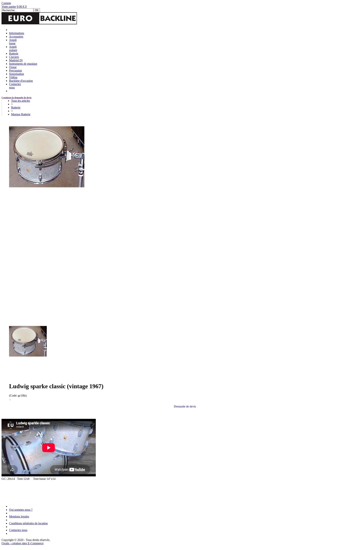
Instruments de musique (23, 63)
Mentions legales (19, 516)
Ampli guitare (13, 48)
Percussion (15, 70)
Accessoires (16, 36)
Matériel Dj (16, 60)
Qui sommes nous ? (20, 509)
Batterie (13, 53)
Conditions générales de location (28, 523)
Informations (16, 33)
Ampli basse (13, 41)
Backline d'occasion (21, 80)
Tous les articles (20, 100)
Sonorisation (16, 73)
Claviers (14, 57)
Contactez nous (18, 530)
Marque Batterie (20, 114)
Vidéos (13, 77)
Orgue (13, 67)
